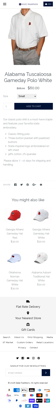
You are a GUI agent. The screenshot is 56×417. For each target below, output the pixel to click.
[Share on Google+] (34, 184)
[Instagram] (33, 358)
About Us (19, 337)
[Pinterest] (38, 358)
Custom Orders (25, 342)
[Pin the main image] (27, 184)
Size (5, 96)
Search (6, 337)
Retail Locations (45, 342)
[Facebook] (23, 358)
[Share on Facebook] (15, 184)
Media (50, 337)
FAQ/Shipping (35, 337)
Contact (34, 347)
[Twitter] (17, 358)
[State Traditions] (28, 4)
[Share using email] (41, 184)
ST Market (8, 342)
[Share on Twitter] (21, 184)
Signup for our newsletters (28, 366)
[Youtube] (28, 358)
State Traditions (23, 383)
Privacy (22, 347)
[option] (28, 36)
